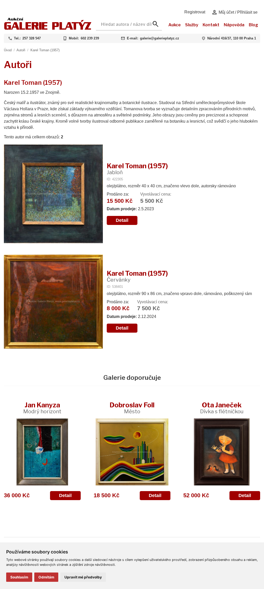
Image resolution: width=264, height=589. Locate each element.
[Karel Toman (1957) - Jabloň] (53, 194)
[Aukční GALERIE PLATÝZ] (48, 28)
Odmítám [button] (46, 577)
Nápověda (234, 24)
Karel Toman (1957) (45, 50)
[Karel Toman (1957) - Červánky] (53, 302)
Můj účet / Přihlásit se (234, 12)
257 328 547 (31, 38)
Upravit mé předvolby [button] (83, 577)
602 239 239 (90, 38)
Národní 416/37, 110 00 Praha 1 (231, 38)
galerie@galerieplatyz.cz (159, 38)
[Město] (132, 451)
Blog (253, 24)
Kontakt (211, 24)
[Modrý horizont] (42, 451)
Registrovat (194, 12)
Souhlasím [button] (19, 577)
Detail (122, 220)
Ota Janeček (221, 408)
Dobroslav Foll (132, 408)
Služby (191, 24)
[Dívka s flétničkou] (221, 451)
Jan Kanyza (42, 408)
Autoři (20, 50)
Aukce (174, 24)
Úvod (8, 50)
